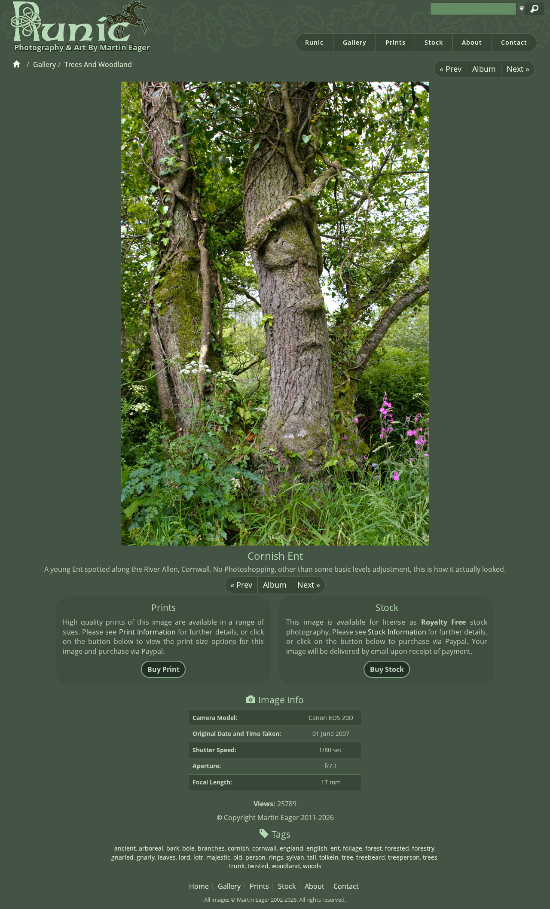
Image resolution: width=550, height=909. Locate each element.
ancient (125, 848)
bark (172, 848)
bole (188, 848)
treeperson (404, 857)
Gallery (355, 42)
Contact (514, 42)
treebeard (370, 857)
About (472, 42)
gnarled (122, 857)
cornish (238, 848)
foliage (352, 848)
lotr (198, 857)
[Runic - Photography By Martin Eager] (77, 20)
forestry (423, 848)
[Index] (18, 64)
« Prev (450, 69)
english (316, 848)
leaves (167, 857)
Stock (434, 42)
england (291, 848)
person (255, 857)
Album (484, 69)
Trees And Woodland (98, 64)
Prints (395, 42)
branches (211, 848)
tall (311, 857)
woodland (286, 866)
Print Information (147, 632)
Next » (518, 69)
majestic (218, 857)
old (237, 857)
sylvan (295, 857)
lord (184, 857)
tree (347, 857)
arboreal (151, 848)
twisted (258, 866)
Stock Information (397, 632)
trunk (236, 866)
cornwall (264, 848)
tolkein (329, 857)
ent (335, 848)
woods (312, 866)
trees (430, 857)
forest (373, 848)
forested (397, 848)
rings (276, 857)
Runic (314, 42)
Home (199, 886)
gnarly (146, 857)
